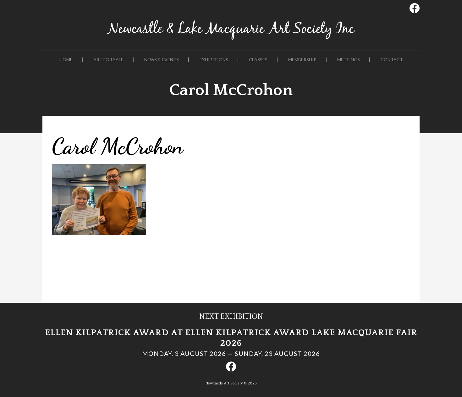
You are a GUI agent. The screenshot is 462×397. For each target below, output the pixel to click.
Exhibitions (214, 59)
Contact (392, 59)
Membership (302, 59)
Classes (258, 59)
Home (66, 59)
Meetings (348, 59)
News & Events (161, 59)
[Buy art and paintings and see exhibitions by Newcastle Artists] (231, 40)
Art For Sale (108, 59)
